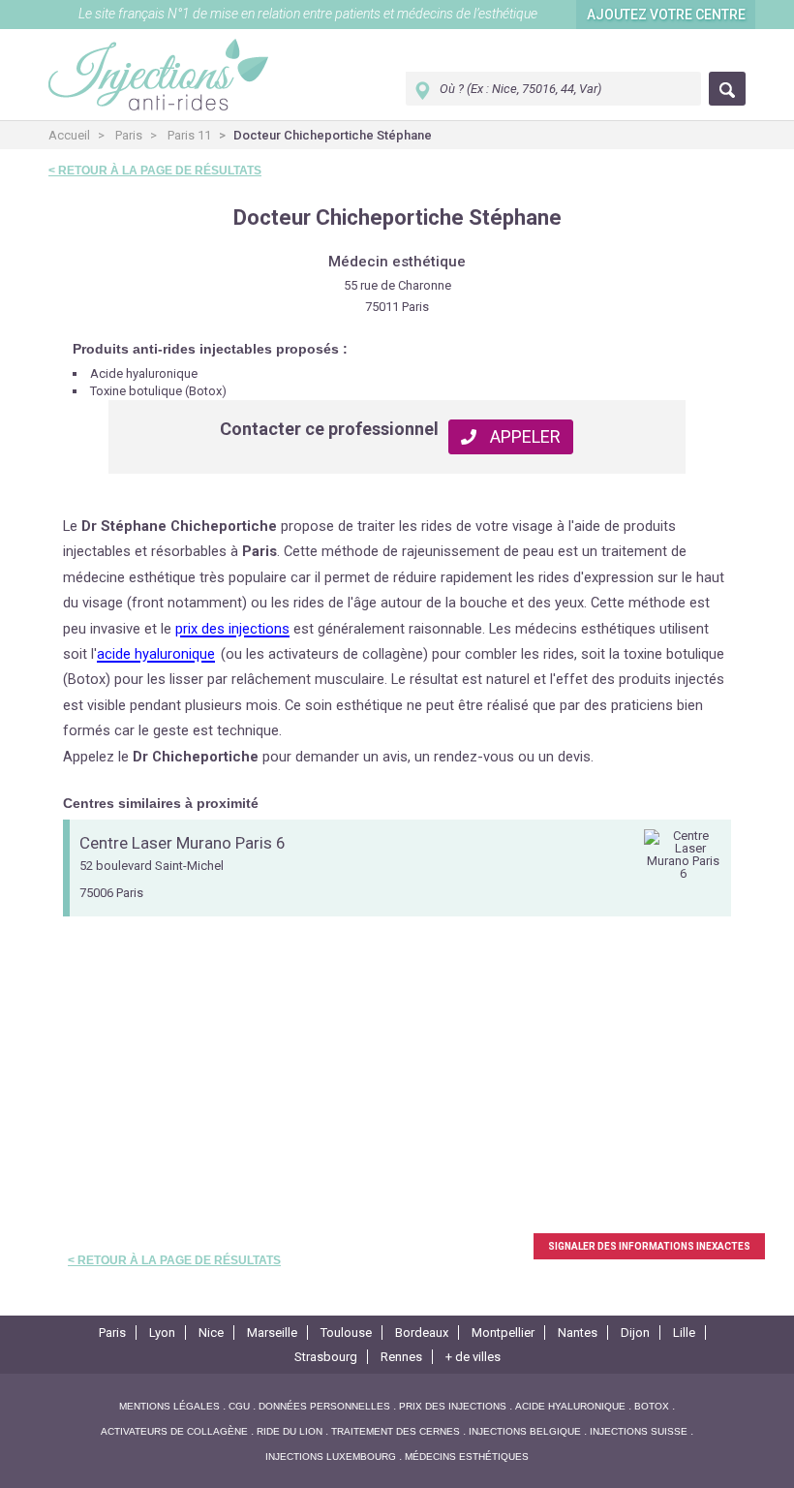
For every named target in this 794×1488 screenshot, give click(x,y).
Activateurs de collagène (174, 1431)
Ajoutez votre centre (666, 14)
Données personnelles (324, 1406)
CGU (239, 1406)
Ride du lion (289, 1431)
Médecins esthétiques (467, 1456)
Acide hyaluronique (570, 1406)
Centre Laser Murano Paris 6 (182, 843)
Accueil (69, 135)
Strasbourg (325, 1356)
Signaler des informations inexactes (649, 1246)
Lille (684, 1332)
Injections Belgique (525, 1431)
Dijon (635, 1332)
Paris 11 (189, 135)
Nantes (577, 1332)
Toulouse (346, 1332)
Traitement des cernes (395, 1431)
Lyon (162, 1332)
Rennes (401, 1356)
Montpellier (503, 1332)
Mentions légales (169, 1406)
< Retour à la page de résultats (154, 170)
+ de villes (473, 1356)
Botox (651, 1406)
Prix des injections (452, 1406)
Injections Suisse (638, 1431)
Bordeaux (421, 1332)
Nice (211, 1332)
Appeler (523, 436)
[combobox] (553, 89)
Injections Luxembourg (330, 1456)
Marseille (272, 1332)
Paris (128, 135)
